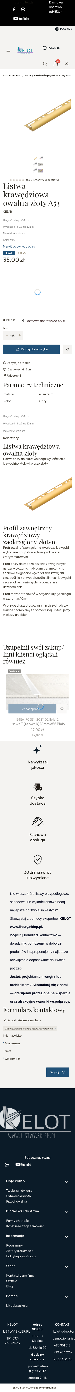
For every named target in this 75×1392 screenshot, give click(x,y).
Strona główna (11, 75)
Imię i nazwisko (12, 1035)
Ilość (6, 328)
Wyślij (54, 1072)
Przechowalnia (16, 1201)
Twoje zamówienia (19, 1190)
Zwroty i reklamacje (19, 1251)
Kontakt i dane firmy (20, 1275)
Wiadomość (12, 1058)
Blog (9, 1286)
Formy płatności (17, 1221)
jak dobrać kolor (17, 1305)
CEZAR (7, 211)
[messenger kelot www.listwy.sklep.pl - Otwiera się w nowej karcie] (23, 9)
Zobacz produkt (32, 709)
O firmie (11, 1281)
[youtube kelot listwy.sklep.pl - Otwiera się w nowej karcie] (21, 21)
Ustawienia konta (18, 1196)
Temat (7, 1051)
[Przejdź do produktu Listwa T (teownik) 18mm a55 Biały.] (37, 692)
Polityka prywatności (21, 1256)
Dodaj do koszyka (34, 349)
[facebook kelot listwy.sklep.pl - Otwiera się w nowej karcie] (14, 9)
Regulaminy (14, 1245)
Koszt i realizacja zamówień (25, 1226)
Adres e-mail (12, 1043)
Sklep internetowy (33, 1387)
